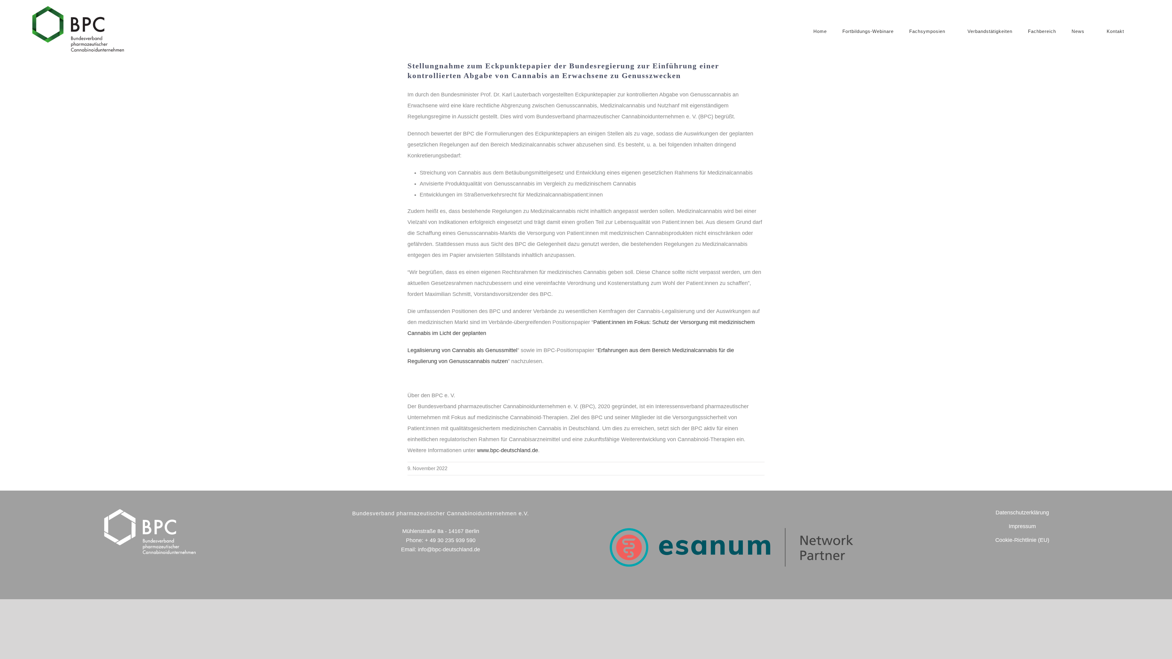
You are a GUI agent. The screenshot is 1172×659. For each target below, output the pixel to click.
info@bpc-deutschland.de (449, 549)
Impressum (1022, 526)
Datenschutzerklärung (1022, 513)
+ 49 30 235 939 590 (450, 540)
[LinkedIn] (1035, 566)
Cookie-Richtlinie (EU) (1022, 540)
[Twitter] (1008, 566)
